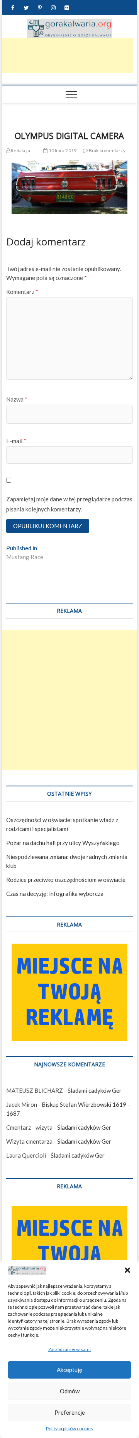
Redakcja (20, 150)
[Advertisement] (69, 700)
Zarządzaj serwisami (69, 1349)
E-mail (16, 440)
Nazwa (16, 399)
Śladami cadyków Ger (95, 1090)
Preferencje (69, 1412)
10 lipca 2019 (61, 150)
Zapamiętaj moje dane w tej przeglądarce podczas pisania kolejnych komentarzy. (69, 504)
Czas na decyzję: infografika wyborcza (54, 893)
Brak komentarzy (106, 150)
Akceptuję (69, 1369)
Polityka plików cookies (69, 1428)
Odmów (70, 1391)
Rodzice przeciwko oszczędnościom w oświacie (65, 879)
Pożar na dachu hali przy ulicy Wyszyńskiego (63, 842)
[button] (127, 1270)
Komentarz (22, 291)
